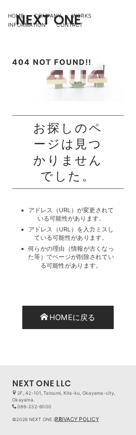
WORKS (81, 15)
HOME (16, 15)
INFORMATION (27, 24)
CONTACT (69, 24)
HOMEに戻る (72, 317)
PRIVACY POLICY (77, 419)
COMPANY (47, 15)
